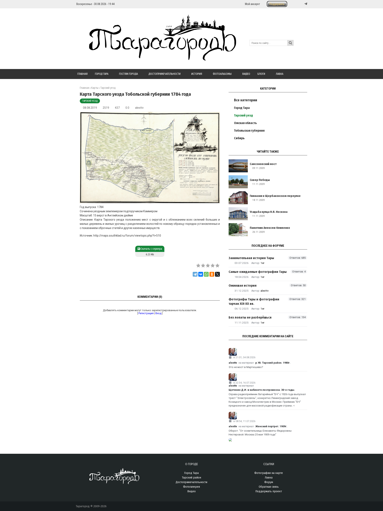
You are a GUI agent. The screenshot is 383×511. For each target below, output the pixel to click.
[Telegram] (305, 3)
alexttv (139, 107)
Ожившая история (243, 285)
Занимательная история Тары (251, 258)
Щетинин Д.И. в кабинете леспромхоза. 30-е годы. (262, 389)
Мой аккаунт (252, 4)
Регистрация (146, 313)
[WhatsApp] (206, 274)
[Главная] (156, 58)
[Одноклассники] (211, 274)
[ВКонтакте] (200, 274)
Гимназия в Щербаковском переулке (275, 196)
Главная (84, 88)
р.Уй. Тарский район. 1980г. (272, 362)
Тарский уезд (90, 101)
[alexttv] (268, 352)
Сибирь (239, 138)
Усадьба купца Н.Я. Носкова (268, 212)
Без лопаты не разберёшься (250, 317)
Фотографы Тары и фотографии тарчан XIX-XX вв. (254, 301)
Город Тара (242, 108)
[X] (217, 274)
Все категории (245, 100)
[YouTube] (302, 4)
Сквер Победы (260, 180)
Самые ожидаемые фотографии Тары (258, 272)
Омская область (245, 123)
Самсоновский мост (263, 164)
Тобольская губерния (249, 130)
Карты (94, 88)
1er (262, 262)
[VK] (298, 4)
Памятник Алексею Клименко (270, 228)
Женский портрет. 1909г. (271, 426)
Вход (158, 313)
